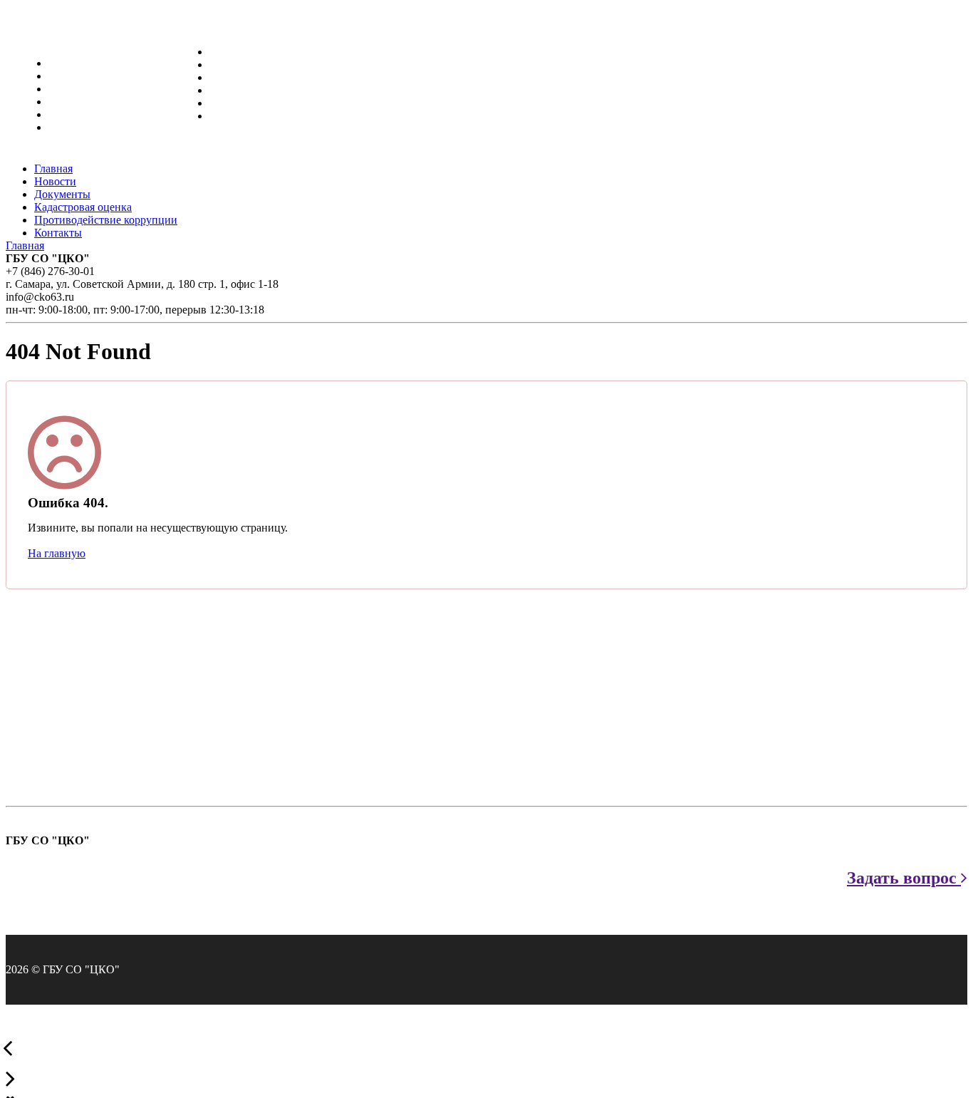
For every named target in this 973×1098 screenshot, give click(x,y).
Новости (230, 64)
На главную (56, 553)
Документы (237, 77)
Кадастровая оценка (258, 90)
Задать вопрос (904, 878)
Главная (228, 52)
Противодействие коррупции (281, 103)
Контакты (233, 116)
